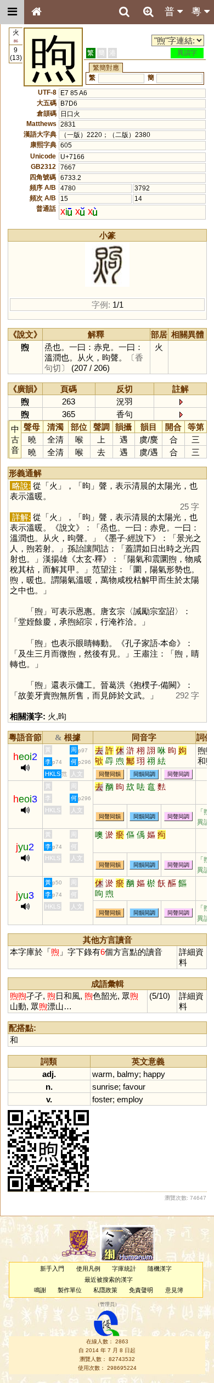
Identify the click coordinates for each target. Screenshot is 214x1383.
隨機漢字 (160, 1268)
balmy (128, 1074)
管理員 (107, 1305)
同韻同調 (144, 774)
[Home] (36, 12)
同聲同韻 (110, 774)
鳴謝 (40, 1290)
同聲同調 (178, 774)
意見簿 (174, 1290)
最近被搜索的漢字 (109, 1279)
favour (134, 1086)
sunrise (105, 1086)
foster (102, 1099)
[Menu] (12, 12)
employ (130, 1099)
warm (102, 1074)
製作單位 (70, 1290)
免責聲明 (141, 1290)
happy (154, 1074)
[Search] (124, 12)
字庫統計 (124, 1268)
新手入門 (52, 1268)
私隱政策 (105, 1290)
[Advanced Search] (148, 11)
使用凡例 (88, 1268)
